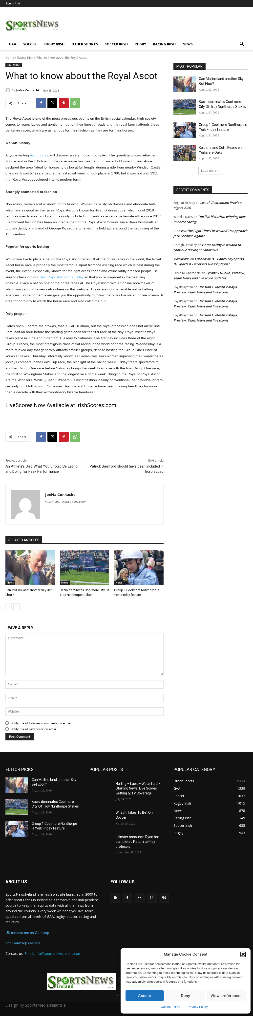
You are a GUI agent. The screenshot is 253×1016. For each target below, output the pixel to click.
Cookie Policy (170, 1007)
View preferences (226, 995)
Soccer (30, 44)
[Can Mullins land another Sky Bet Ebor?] (30, 567)
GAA (12, 44)
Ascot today (39, 155)
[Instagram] (152, 898)
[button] (243, 954)
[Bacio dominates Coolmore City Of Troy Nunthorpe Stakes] (84, 567)
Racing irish (164, 44)
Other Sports (84, 44)
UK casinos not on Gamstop (27, 933)
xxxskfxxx (180, 259)
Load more (209, 171)
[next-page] (16, 606)
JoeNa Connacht (27, 90)
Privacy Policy (198, 1007)
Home (9, 58)
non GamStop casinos (22, 943)
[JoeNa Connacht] (8, 90)
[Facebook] (41, 103)
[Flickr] (139, 898)
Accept (144, 995)
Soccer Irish (116, 44)
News (188, 44)
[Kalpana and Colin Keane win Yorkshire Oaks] (184, 153)
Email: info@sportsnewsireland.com (52, 953)
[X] (52, 103)
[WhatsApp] (75, 103)
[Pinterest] (64, 103)
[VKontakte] (164, 898)
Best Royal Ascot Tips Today (62, 277)
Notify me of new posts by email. (34, 729)
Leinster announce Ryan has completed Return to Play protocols (138, 841)
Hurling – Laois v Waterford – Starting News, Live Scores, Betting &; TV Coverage (138, 788)
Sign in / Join (13, 3)
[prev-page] (8, 606)
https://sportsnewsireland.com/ (65, 501)
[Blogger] (115, 898)
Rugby (140, 44)
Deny (185, 995)
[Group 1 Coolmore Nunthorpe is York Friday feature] (139, 567)
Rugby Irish (53, 44)
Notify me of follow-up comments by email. (41, 723)
